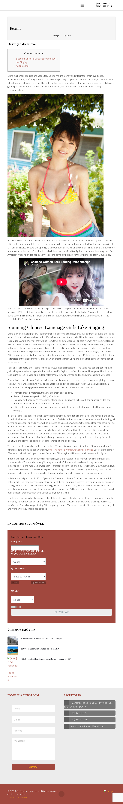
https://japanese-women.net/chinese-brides (70, 449)
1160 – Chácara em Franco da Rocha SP (40, 649)
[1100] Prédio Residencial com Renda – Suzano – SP (45, 659)
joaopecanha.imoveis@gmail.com (87, 726)
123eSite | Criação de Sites (17, 797)
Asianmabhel (22, 65)
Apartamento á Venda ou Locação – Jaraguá (41, 638)
